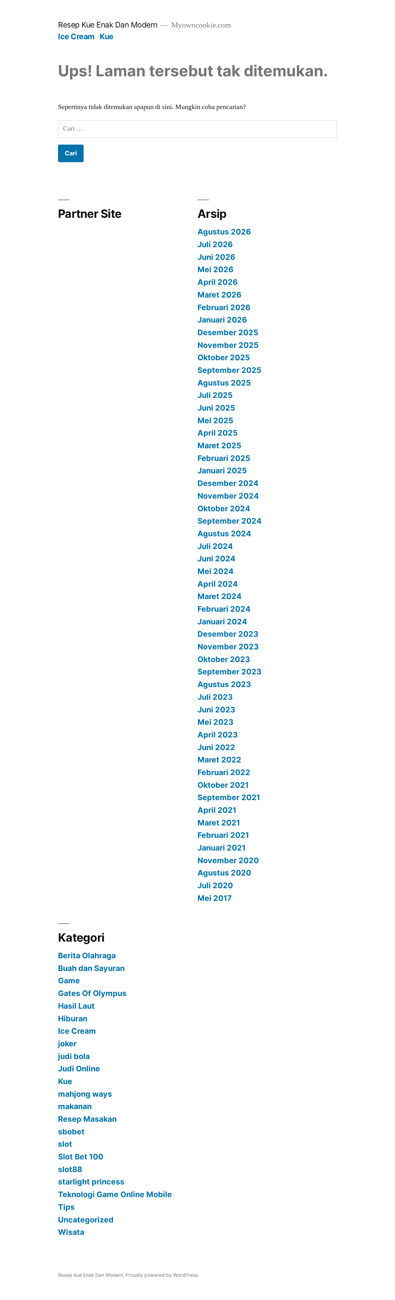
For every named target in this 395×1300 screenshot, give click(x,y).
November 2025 (228, 345)
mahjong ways (85, 1094)
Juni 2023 (216, 709)
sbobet (71, 1131)
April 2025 (218, 432)
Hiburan (72, 1018)
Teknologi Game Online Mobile (115, 1194)
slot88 (70, 1169)
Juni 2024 (216, 558)
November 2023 (228, 646)
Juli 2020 (215, 885)
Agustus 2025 (224, 382)
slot (65, 1144)
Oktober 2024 (224, 508)
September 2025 (229, 370)
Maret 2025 (219, 445)
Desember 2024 (228, 483)
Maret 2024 (220, 596)
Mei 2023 (215, 722)
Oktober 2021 (223, 785)
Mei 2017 (215, 898)
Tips (66, 1207)
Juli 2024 (215, 546)
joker (67, 1043)
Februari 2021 (223, 835)
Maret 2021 (219, 822)
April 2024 (218, 584)
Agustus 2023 (224, 684)
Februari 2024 (224, 609)
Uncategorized (86, 1219)
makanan (75, 1106)
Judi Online (79, 1068)
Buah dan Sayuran (91, 968)
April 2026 (218, 282)
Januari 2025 (222, 470)
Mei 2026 (215, 269)
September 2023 (229, 671)
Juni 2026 (216, 257)
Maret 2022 (219, 759)
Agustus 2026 (224, 231)
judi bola (74, 1056)
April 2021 (217, 810)
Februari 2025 (224, 458)
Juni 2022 (216, 747)
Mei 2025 (215, 420)
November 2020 (228, 860)
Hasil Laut (76, 1006)
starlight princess (91, 1181)
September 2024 (230, 520)
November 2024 (228, 495)
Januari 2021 (222, 847)
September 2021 (229, 797)
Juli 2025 (215, 395)
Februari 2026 (224, 307)
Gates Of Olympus (92, 993)
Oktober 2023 (224, 659)
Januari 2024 (222, 621)
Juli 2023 (215, 697)
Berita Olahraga (87, 955)
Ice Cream (76, 36)
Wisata (71, 1232)
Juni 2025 (216, 407)
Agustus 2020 (224, 872)
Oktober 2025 (224, 357)
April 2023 (218, 734)
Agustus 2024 (224, 533)
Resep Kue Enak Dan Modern (107, 24)
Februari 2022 (224, 772)
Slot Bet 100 (80, 1156)
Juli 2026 (215, 244)
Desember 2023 (228, 634)
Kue (107, 36)
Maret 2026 (219, 294)
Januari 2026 (222, 319)
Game (69, 980)
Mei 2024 (216, 571)
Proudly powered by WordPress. (162, 1275)
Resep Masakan (87, 1119)
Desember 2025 (228, 332)
